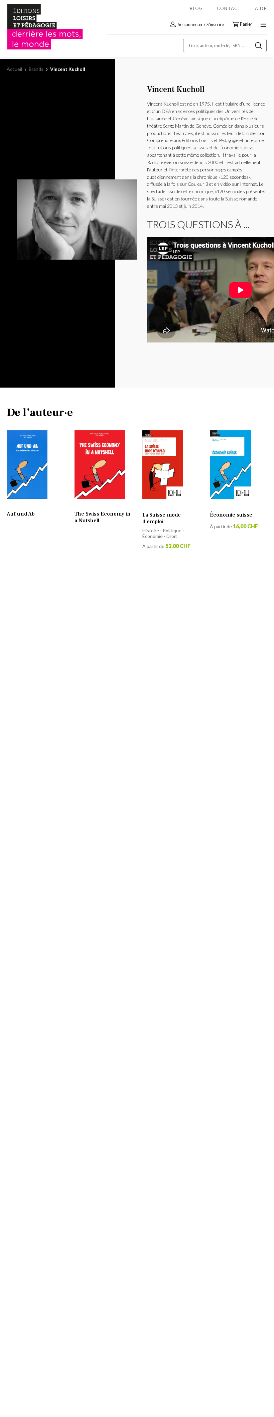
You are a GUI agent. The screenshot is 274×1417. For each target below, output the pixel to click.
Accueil (15, 69)
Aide (261, 8)
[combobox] (225, 45)
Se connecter (190, 24)
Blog (196, 8)
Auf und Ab (21, 514)
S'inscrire (215, 24)
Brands (36, 69)
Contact (229, 8)
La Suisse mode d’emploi (161, 518)
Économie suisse (231, 515)
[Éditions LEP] (35, 27)
